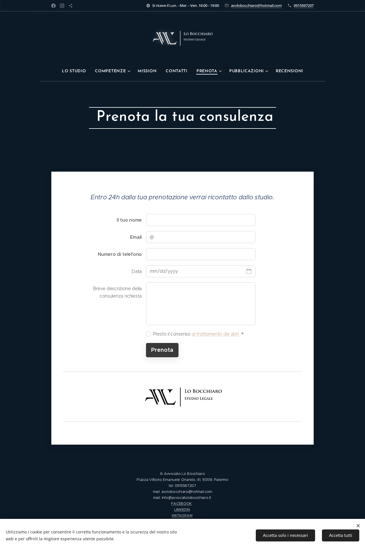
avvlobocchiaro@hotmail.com (256, 5)
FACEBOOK (181, 503)
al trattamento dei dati (216, 334)
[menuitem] (76, 71)
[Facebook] (53, 6)
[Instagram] (62, 6)
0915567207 (304, 5)
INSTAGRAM (182, 515)
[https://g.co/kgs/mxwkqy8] (70, 6)
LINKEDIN (182, 509)
